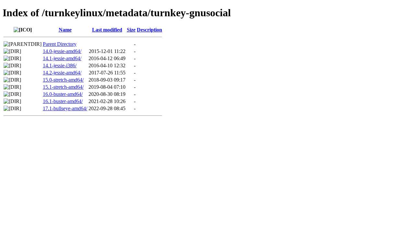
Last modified (107, 29)
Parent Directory (60, 44)
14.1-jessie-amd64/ (62, 58)
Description (149, 29)
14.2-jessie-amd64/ (62, 72)
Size (131, 29)
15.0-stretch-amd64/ (63, 80)
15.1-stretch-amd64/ (63, 87)
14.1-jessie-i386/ (60, 65)
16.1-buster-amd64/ (63, 101)
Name (65, 29)
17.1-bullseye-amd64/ (65, 108)
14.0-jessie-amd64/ (62, 51)
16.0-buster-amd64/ (63, 94)
